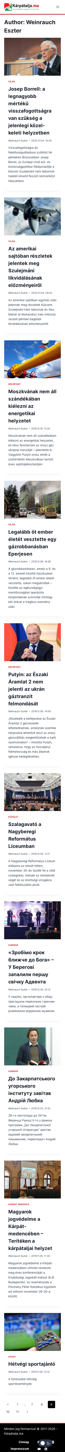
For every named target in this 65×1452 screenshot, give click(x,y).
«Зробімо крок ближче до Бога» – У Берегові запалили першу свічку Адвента (31, 967)
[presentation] (32, 57)
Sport (12, 1356)
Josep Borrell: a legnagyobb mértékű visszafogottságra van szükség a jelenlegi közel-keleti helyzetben (29, 111)
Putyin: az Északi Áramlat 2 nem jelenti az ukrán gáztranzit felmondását (28, 689)
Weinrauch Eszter (18, 140)
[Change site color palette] (45, 1443)
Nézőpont (14, 384)
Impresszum (20, 1448)
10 (8, 1412)
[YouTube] (39, 1449)
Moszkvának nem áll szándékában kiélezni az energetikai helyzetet (32, 406)
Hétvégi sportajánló (31, 1364)
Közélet (13, 817)
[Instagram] (53, 1442)
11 (17, 1412)
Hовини (13, 945)
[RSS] (46, 1449)
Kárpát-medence (18, 1204)
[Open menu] (57, 7)
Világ (11, 81)
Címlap (24, 1442)
